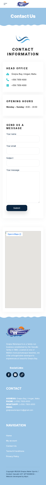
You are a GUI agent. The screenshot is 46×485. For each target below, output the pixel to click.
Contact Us (11, 446)
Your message (12, 170)
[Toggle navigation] (5, 4)
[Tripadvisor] (22, 374)
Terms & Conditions (15, 451)
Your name (11, 134)
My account (11, 440)
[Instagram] (15, 374)
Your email (11, 146)
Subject (9, 158)
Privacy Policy (12, 456)
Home (9, 435)
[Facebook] (8, 374)
